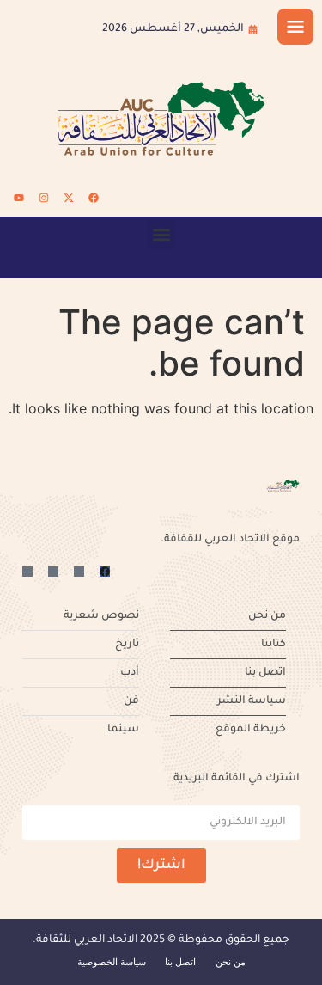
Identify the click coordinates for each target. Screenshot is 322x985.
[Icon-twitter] (79, 571)
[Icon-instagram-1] (53, 571)
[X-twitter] (68, 197)
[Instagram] (43, 197)
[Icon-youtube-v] (27, 571)
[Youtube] (19, 197)
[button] (161, 234)
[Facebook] (93, 197)
